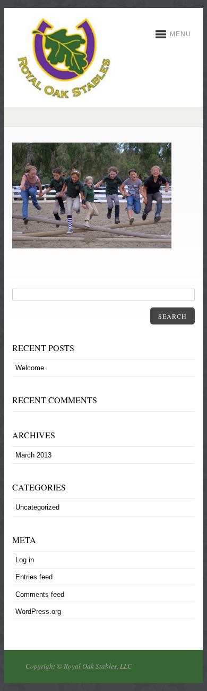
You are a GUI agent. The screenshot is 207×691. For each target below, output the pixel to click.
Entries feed (34, 577)
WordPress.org (38, 611)
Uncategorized (37, 507)
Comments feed (39, 594)
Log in (24, 560)
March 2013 (33, 455)
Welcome (29, 368)
